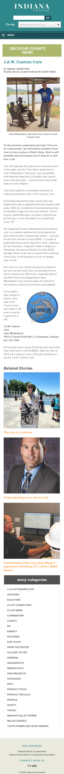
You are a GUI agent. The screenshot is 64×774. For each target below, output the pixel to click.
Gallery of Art (17, 652)
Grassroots (15, 663)
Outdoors (14, 678)
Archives (13, 594)
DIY (9, 626)
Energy (12, 631)
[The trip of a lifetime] (32, 401)
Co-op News (15, 610)
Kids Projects (16, 673)
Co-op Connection (19, 605)
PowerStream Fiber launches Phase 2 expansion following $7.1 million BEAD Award (31, 566)
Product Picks (17, 689)
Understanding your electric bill (26, 497)
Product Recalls (18, 694)
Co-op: (10, 24)
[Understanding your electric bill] (32, 466)
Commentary (15, 615)
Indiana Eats (15, 668)
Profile (12, 699)
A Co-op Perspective (20, 589)
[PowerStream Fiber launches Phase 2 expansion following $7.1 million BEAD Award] (32, 531)
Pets (10, 684)
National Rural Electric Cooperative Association (32, 754)
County (12, 621)
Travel (11, 710)
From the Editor (18, 647)
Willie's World (17, 721)
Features (13, 636)
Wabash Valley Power (22, 715)
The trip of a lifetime (18, 432)
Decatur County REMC (43, 72)
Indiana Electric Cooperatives (32, 751)
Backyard (14, 599)
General (13, 657)
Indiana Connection (18, 69)
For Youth (14, 642)
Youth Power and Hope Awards (27, 726)
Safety (11, 705)
